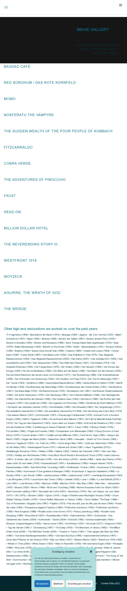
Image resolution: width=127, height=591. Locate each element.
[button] (91, 551)
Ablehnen (58, 583)
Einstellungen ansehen (79, 583)
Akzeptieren (42, 583)
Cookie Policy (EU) (110, 583)
